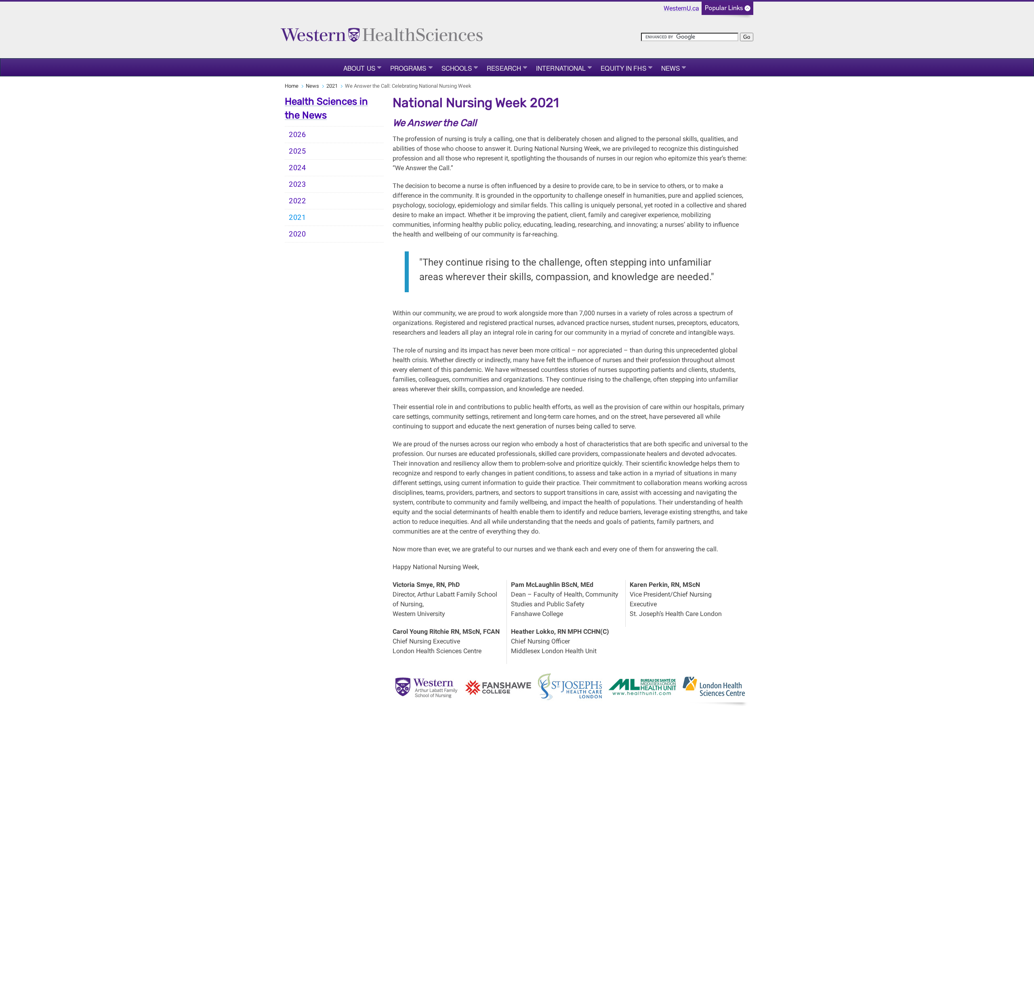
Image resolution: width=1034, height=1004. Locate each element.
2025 (297, 151)
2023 (297, 184)
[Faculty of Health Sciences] (382, 31)
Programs (408, 67)
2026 (297, 135)
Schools (456, 67)
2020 (297, 234)
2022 (297, 201)
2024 (297, 168)
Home (291, 86)
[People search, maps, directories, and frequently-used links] (727, 11)
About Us (359, 67)
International (561, 67)
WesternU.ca (681, 8)
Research (504, 67)
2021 (332, 86)
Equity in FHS (623, 67)
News (670, 67)
